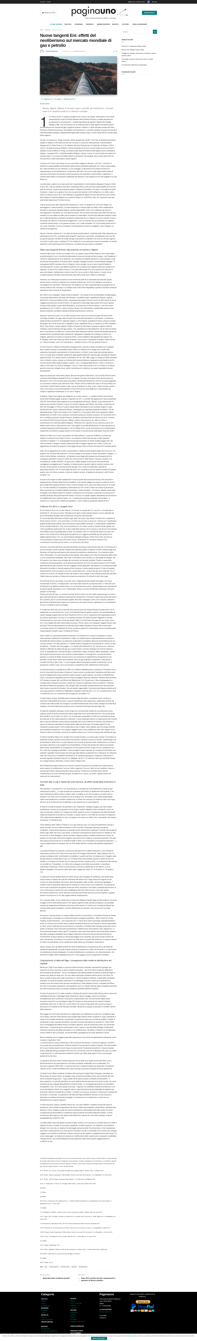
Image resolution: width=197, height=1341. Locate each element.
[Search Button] (129, 2)
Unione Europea (103, 24)
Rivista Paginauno (52, 51)
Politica (68, 24)
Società (115, 24)
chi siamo (42, 2)
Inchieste (90, 24)
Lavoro (43, 1312)
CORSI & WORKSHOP (139, 24)
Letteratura (74, 1312)
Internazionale (45, 1306)
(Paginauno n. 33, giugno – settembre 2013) (59, 99)
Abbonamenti (149, 13)
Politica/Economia (47, 1319)
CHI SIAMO (103, 1315)
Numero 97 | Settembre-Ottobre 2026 (134, 46)
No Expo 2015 (45, 1329)
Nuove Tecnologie (75, 1303)
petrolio (74, 1267)
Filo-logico (73, 1319)
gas (46, 1267)
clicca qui (131, 1336)
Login (155, 2)
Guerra (43, 1303)
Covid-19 (73, 1308)
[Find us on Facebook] (148, 2)
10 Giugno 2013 (66, 51)
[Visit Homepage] (100, 12)
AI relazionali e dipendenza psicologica (134, 65)
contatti (49, 2)
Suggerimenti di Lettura (77, 1321)
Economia (79, 24)
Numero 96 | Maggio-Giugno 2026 (133, 50)
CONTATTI (103, 1318)
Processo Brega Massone (49, 1331)
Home (41, 30)
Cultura (125, 24)
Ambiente (73, 1305)
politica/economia (57, 30)
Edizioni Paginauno (106, 1312)
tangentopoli (83, 1267)
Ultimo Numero (56, 24)
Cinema (72, 1315)
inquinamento (54, 1267)
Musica (72, 1317)
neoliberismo (65, 1267)
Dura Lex (44, 1317)
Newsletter (50, 13)
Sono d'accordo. (99, 1338)
